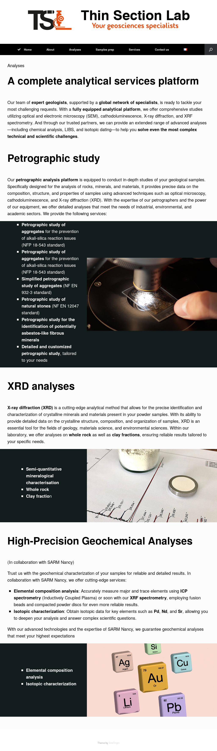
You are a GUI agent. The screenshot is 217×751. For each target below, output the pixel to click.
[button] (210, 49)
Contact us (162, 49)
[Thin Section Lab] (108, 20)
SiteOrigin (114, 742)
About (50, 49)
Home (28, 49)
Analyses (75, 49)
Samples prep (105, 49)
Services (134, 49)
